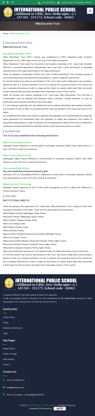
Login (5, 333)
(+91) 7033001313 (15, 380)
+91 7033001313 (48, 2)
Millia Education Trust (20, 33)
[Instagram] (12, 2)
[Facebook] (3, 2)
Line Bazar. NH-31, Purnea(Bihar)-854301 (76, 2)
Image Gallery (9, 348)
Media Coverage (10, 354)
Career (6, 322)
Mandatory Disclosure (12, 328)
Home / (6, 33)
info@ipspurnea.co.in (15, 387)
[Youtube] (8, 2)
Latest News (9, 317)
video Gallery (8, 359)
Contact (6, 364)
